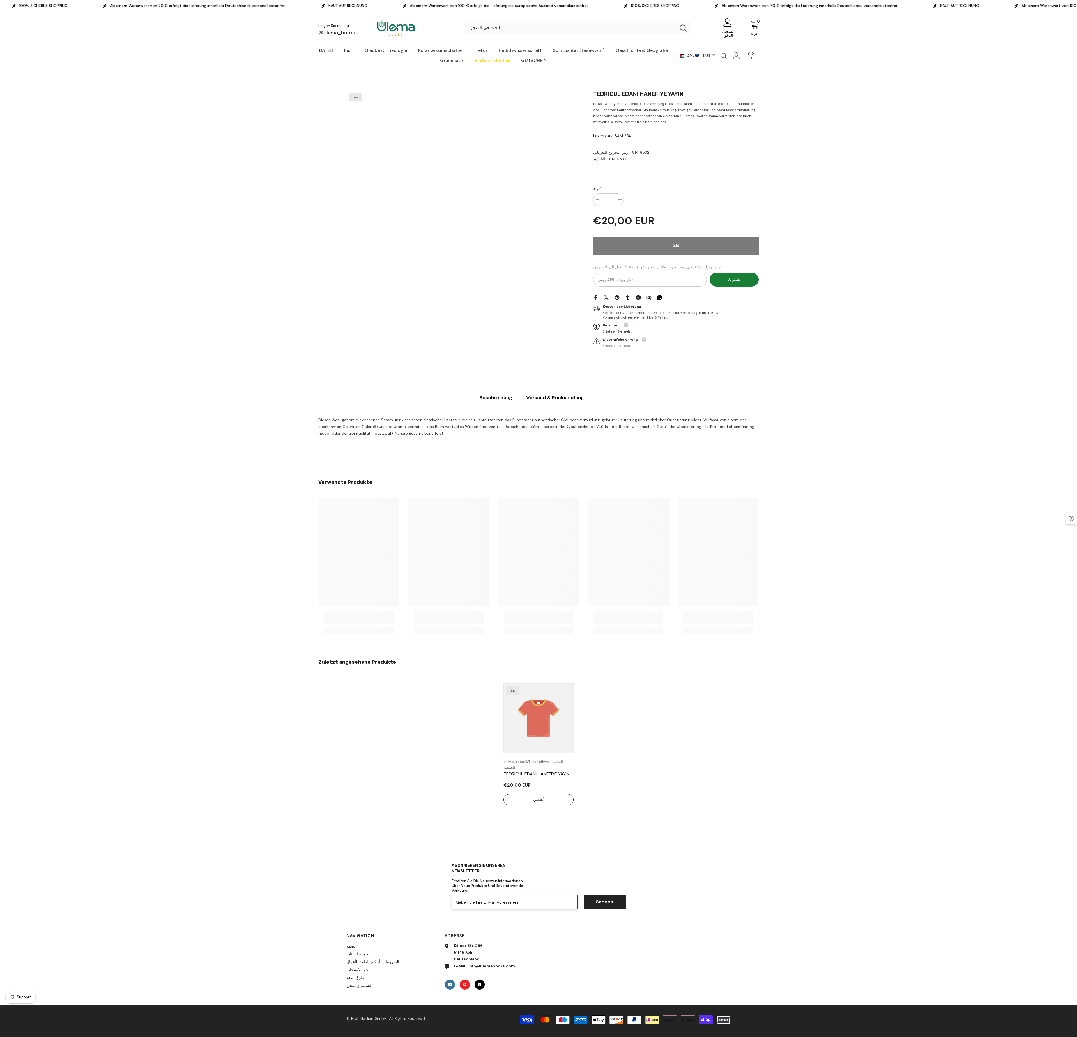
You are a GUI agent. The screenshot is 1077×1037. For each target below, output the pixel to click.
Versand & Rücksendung (555, 397)
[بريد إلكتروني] (649, 297)
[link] (359, 621)
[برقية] (638, 297)
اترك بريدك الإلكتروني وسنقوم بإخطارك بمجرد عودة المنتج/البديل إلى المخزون (657, 266)
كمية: (597, 189)
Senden (604, 902)
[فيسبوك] (595, 297)
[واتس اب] (659, 297)
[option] (538, 752)
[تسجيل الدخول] (736, 55)
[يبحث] (578, 27)
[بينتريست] (617, 297)
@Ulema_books (336, 32)
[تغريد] (606, 297)
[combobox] (570, 27)
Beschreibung (495, 397)
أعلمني (538, 799)
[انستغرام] (450, 984)
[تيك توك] (479, 984)
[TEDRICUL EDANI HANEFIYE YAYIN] (538, 718)
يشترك (734, 279)
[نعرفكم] (627, 297)
